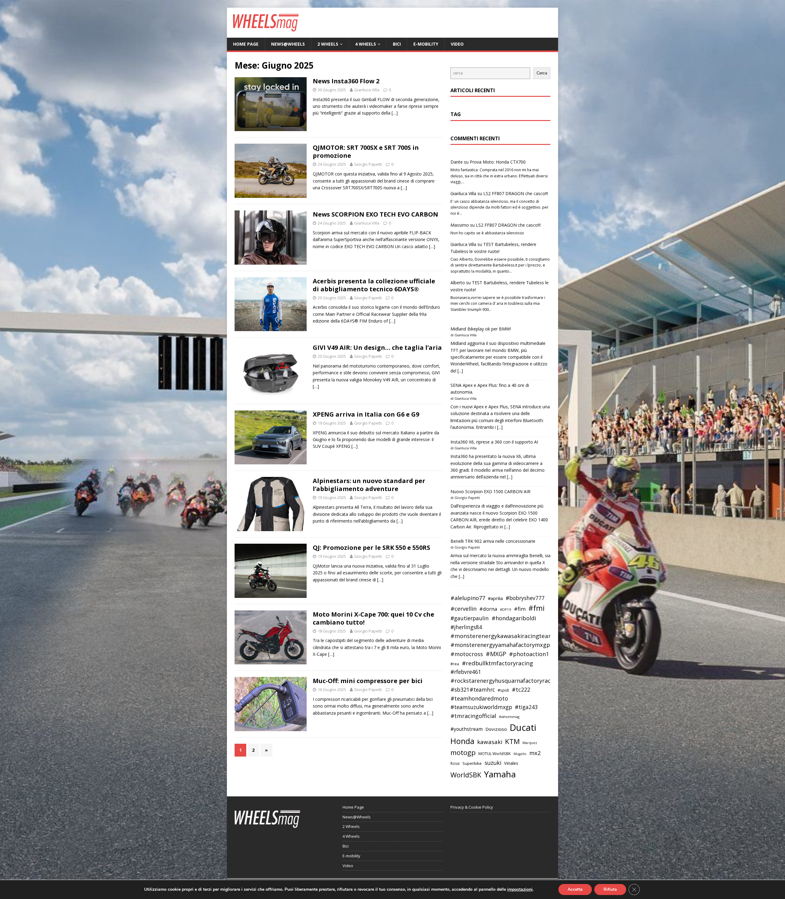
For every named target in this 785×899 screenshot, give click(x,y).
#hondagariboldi (514, 618)
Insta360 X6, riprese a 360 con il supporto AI (494, 442)
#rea (454, 664)
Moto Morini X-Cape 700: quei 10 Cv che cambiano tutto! (373, 618)
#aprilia (495, 598)
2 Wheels (327, 44)
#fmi (536, 608)
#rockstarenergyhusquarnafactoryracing (504, 680)
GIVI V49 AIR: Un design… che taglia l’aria (377, 347)
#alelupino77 (467, 598)
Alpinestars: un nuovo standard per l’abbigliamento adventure (369, 485)
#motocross (466, 654)
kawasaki (489, 742)
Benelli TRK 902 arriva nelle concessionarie (492, 541)
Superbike (472, 763)
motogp (463, 752)
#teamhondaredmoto (479, 698)
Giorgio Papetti (368, 164)
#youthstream (466, 729)
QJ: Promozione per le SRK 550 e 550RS (371, 547)
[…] (395, 113)
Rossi (455, 763)
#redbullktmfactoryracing (497, 663)
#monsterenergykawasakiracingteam (502, 636)
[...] (460, 371)
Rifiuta (610, 889)
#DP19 (505, 609)
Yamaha (500, 774)
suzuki (492, 762)
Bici (397, 44)
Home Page (245, 44)
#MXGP (496, 654)
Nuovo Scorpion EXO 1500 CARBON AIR (490, 491)
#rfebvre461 (465, 671)
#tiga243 (526, 707)
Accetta (575, 889)
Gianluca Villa (366, 90)
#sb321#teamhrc (472, 689)
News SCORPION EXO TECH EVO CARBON (375, 214)
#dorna (488, 608)
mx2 (535, 753)
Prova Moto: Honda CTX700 (498, 162)
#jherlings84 (466, 627)
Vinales (511, 763)
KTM (512, 741)
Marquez (530, 742)
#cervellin (463, 608)
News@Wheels (288, 44)
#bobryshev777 (525, 598)
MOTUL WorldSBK (494, 753)
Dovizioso (496, 729)
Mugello (520, 754)
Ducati (523, 727)
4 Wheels (365, 44)
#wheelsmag (509, 716)
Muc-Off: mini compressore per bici (368, 681)
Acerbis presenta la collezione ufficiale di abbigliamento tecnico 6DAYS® (374, 285)
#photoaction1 (529, 654)
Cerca (542, 73)
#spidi (503, 690)
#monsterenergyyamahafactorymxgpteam (507, 644)
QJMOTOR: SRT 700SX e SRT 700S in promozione (366, 151)
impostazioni (520, 889)
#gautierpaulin (469, 618)
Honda (462, 741)
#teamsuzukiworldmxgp (481, 707)
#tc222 (521, 689)
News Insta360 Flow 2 (346, 81)
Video (457, 44)
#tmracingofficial (473, 716)
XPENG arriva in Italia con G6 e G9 (366, 414)
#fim (520, 608)
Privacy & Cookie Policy (471, 807)
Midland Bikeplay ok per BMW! (480, 329)
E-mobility (425, 44)
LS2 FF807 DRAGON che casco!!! (515, 193)
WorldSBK (465, 774)
